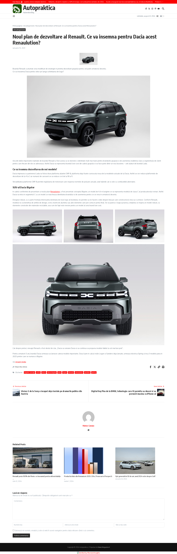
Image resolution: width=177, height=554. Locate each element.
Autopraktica (39, 7)
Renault (70, 372)
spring (94, 372)
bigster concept (29, 372)
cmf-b (38, 372)
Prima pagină (17, 26)
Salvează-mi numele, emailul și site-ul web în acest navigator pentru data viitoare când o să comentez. (55, 530)
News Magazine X (104, 547)
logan (65, 372)
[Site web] (88, 430)
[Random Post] (157, 16)
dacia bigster (51, 372)
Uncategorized (28, 26)
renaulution (79, 372)
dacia (44, 372)
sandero (87, 372)
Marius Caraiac (88, 426)
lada (59, 372)
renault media (20, 362)
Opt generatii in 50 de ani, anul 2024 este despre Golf (135, 476)
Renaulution (55, 192)
